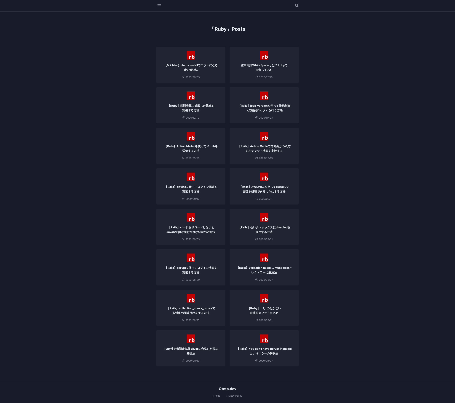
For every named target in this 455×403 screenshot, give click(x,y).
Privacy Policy (234, 395)
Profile (216, 395)
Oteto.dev (227, 389)
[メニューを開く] (159, 5)
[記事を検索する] (297, 5)
